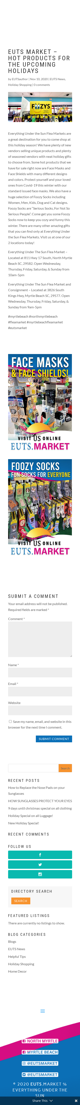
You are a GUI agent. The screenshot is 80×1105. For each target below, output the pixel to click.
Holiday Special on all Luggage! (30, 816)
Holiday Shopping (20, 84)
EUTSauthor (20, 79)
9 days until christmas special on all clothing (40, 808)
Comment (16, 619)
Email (13, 684)
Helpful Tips (17, 956)
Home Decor (17, 971)
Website (14, 703)
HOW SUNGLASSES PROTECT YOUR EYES (40, 801)
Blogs (12, 941)
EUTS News (57, 79)
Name (13, 665)
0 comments (42, 84)
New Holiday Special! (23, 823)
